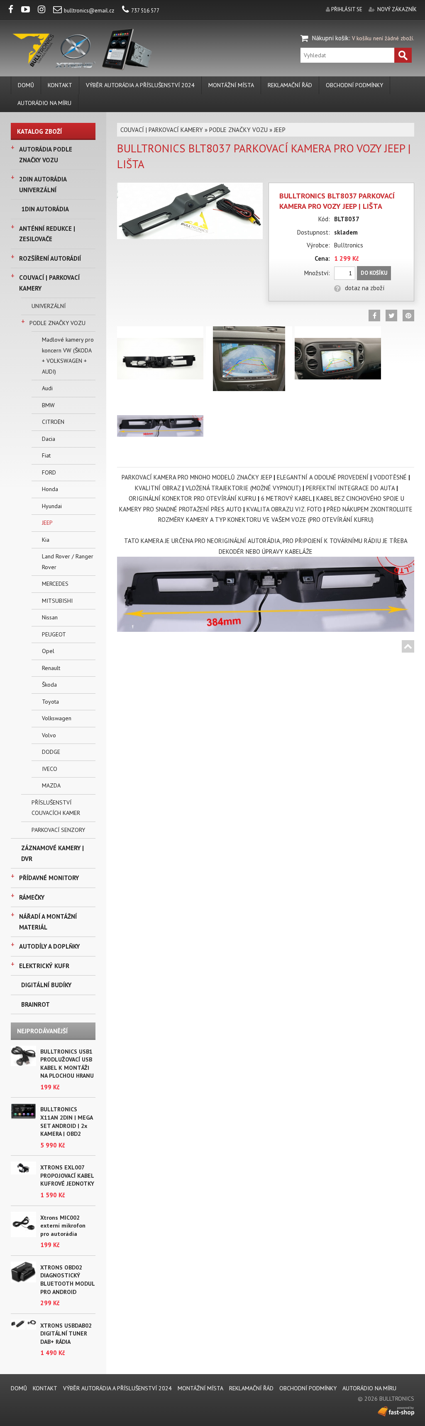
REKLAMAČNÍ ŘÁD (290, 85)
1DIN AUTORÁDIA (45, 209)
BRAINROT (35, 1004)
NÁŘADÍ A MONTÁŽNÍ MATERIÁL (48, 921)
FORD (49, 472)
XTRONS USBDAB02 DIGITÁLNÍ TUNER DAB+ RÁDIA (66, 1333)
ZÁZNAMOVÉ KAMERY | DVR (52, 853)
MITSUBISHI (57, 600)
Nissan (50, 617)
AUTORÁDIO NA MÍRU (44, 103)
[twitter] (391, 315)
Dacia (48, 439)
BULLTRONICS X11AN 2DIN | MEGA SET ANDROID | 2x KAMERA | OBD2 (66, 1121)
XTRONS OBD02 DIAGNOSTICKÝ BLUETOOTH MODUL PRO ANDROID (67, 1280)
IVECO (49, 769)
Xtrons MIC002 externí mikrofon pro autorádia (62, 1226)
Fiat (46, 455)
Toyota (50, 701)
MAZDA (51, 785)
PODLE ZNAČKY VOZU (57, 323)
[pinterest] (408, 315)
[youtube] (29, 10)
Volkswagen (56, 718)
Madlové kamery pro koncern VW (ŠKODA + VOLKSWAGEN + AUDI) (68, 355)
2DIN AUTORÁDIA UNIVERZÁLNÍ (42, 184)
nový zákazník (397, 9)
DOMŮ (26, 85)
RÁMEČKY (31, 897)
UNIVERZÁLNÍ (49, 306)
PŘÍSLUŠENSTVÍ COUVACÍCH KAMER (56, 808)
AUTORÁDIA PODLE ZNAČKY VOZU (45, 154)
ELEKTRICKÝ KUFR (44, 966)
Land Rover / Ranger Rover (67, 562)
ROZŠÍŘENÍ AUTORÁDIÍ (50, 258)
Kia (45, 539)
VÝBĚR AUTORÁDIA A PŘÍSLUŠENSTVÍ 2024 (140, 85)
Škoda (49, 684)
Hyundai (52, 506)
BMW (48, 405)
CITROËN (53, 422)
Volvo (49, 735)
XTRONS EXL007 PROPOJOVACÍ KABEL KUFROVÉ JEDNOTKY (67, 1175)
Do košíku (374, 272)
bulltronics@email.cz (89, 10)
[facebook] (14, 10)
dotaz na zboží (364, 288)
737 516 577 (145, 10)
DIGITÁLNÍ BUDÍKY (46, 985)
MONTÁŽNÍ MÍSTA (231, 85)
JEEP (47, 522)
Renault (51, 668)
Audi (47, 388)
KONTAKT (60, 85)
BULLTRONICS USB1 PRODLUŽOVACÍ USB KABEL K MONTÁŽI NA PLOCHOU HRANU (67, 1064)
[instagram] (45, 10)
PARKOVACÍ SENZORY (58, 830)
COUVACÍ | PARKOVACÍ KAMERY (49, 283)
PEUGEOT (54, 634)
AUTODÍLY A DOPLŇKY (49, 946)
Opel (48, 651)
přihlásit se (346, 9)
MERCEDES (55, 583)
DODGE (51, 752)
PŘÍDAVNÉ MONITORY (49, 878)
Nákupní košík (330, 38)
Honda (50, 489)
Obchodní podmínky (354, 85)
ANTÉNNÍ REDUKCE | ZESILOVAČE (47, 234)
